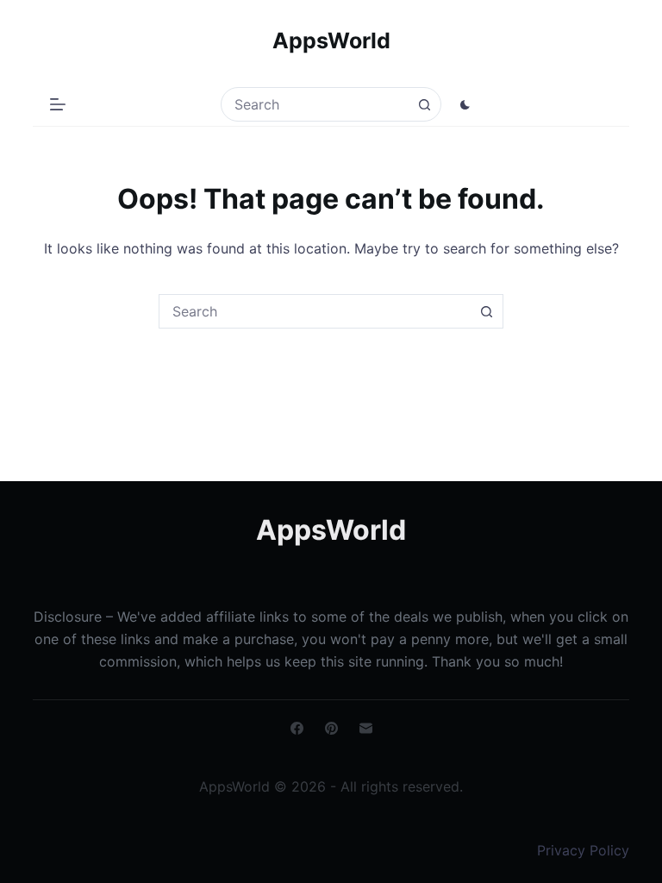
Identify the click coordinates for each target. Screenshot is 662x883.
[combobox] (315, 104)
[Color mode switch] (465, 104)
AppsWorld (331, 40)
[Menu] (58, 104)
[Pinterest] (331, 728)
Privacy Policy (583, 850)
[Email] (365, 728)
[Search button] (424, 104)
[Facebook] (296, 728)
